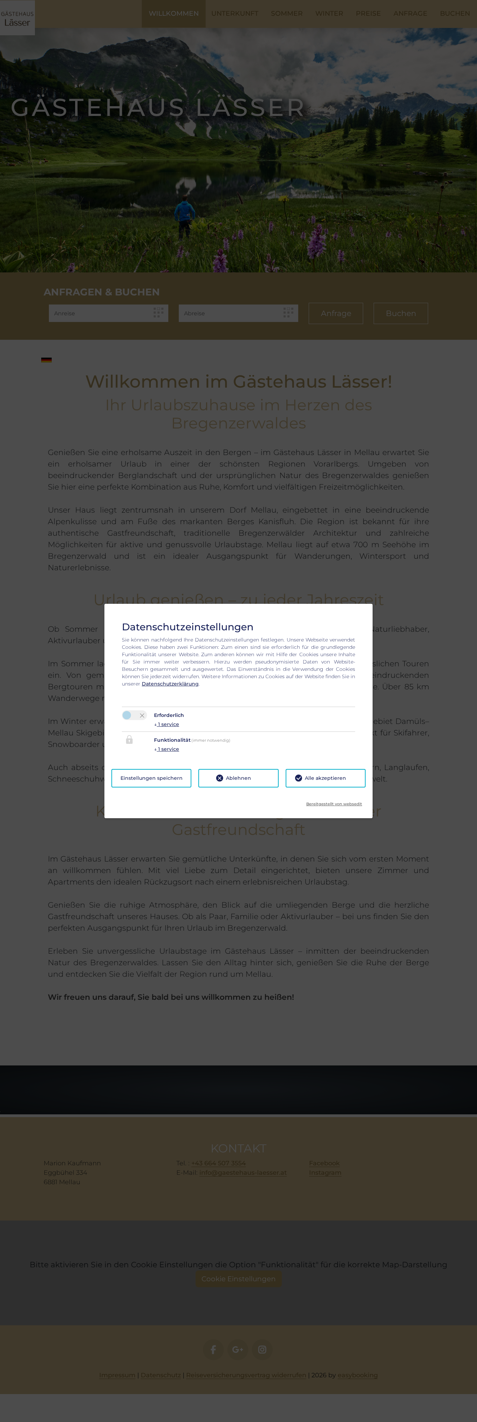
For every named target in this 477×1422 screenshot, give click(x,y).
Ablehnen (238, 778)
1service (166, 724)
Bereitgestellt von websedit (334, 801)
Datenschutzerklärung (170, 684)
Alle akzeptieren (325, 778)
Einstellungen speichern (151, 778)
